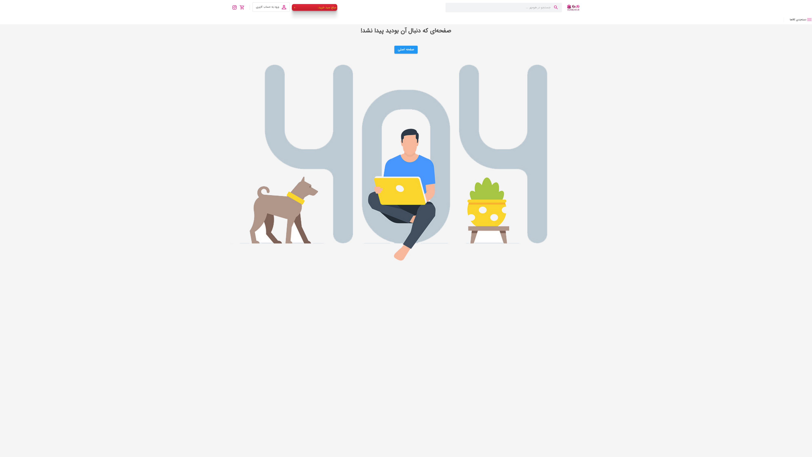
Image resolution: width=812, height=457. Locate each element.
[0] (243, 7)
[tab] (797, 19)
